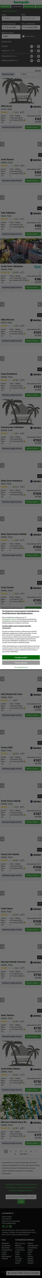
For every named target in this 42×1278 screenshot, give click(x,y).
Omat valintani (21, 662)
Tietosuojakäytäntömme (21, 667)
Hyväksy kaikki (21, 657)
